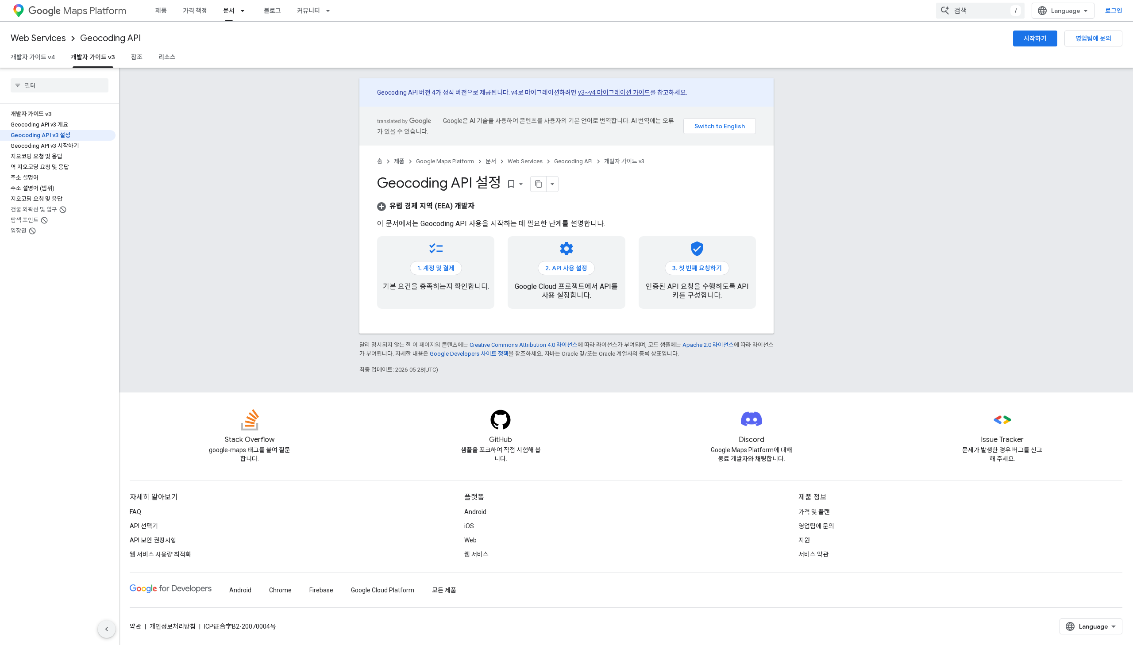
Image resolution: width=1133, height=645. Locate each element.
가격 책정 (195, 11)
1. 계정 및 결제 (436, 268)
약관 (135, 626)
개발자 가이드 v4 (33, 57)
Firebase (321, 590)
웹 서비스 (476, 554)
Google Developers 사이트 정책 (469, 353)
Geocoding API (110, 38)
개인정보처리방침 (173, 626)
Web (470, 540)
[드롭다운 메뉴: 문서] (245, 10)
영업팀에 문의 (1093, 38)
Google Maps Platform (445, 161)
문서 (229, 11)
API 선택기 (144, 526)
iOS (469, 526)
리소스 (167, 57)
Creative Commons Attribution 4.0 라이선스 (524, 345)
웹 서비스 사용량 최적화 (160, 554)
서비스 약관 (813, 554)
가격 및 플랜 (814, 511)
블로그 (272, 11)
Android (475, 511)
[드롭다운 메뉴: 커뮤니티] (330, 10)
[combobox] (980, 11)
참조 (137, 57)
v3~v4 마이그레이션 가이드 (614, 92)
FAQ (135, 511)
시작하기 (1035, 38)
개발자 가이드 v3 (93, 57)
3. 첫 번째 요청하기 (697, 268)
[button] (425, 206)
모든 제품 (444, 590)
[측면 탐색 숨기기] (107, 629)
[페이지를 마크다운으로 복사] (539, 184)
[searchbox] (59, 85)
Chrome (280, 590)
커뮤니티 (308, 11)
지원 (804, 540)
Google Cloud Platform (382, 590)
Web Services (38, 38)
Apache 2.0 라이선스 (708, 345)
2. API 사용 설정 (566, 268)
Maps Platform (94, 11)
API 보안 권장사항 (153, 540)
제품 (161, 11)
